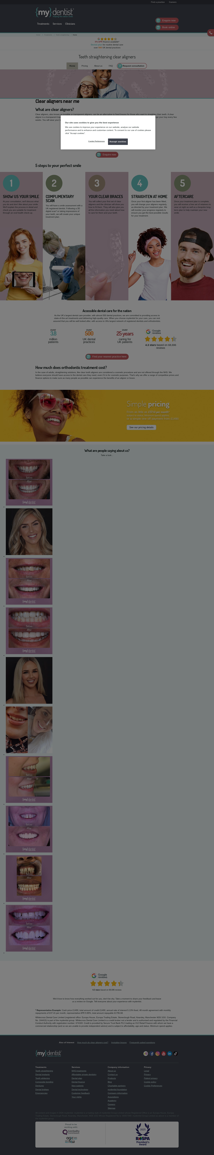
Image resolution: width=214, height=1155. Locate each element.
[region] (108, 132)
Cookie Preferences (96, 141)
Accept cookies (117, 141)
